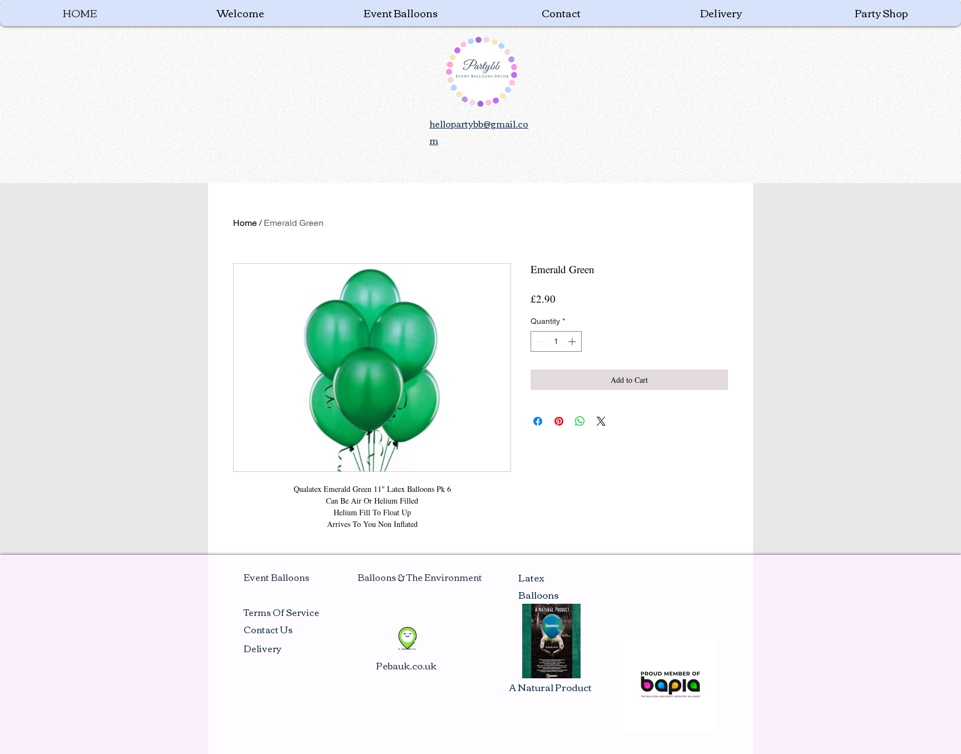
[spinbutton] (556, 341)
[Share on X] (601, 421)
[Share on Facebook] (537, 421)
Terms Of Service (281, 612)
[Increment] (573, 341)
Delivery (262, 648)
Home (245, 223)
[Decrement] (539, 341)
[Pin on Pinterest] (559, 421)
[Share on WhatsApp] (580, 421)
